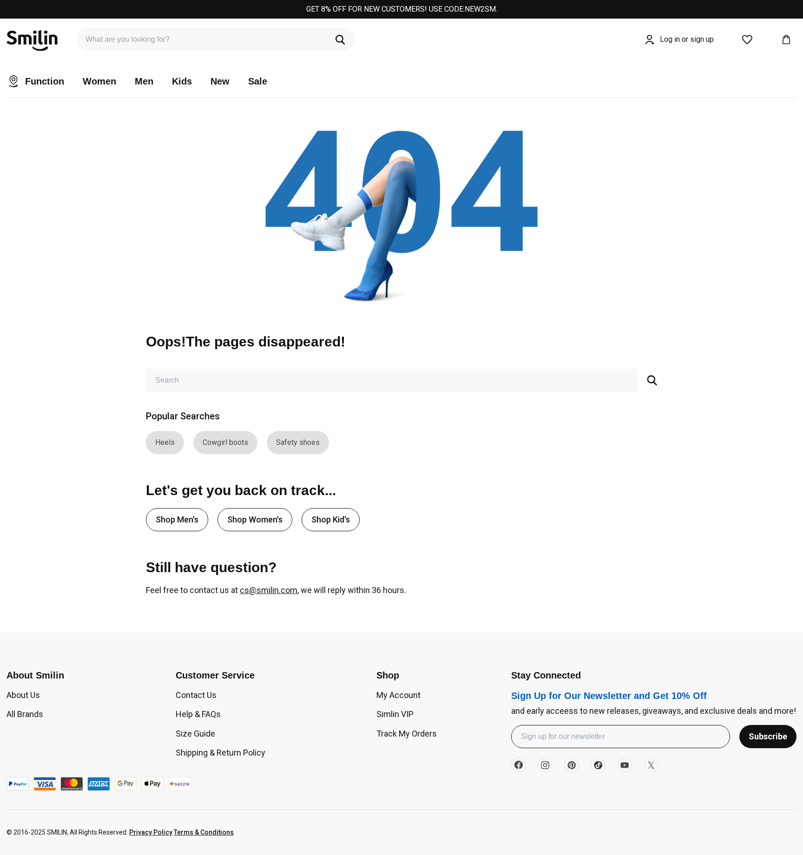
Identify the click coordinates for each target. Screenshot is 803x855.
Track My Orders (406, 733)
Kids (182, 81)
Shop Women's (255, 519)
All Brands (25, 714)
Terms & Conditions (204, 832)
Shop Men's (177, 519)
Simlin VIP (395, 714)
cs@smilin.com (268, 590)
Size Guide (195, 733)
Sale (257, 81)
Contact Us (196, 695)
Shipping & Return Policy (220, 752)
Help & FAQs (198, 714)
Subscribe (768, 736)
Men (144, 81)
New (220, 81)
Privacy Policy (150, 832)
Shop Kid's (330, 519)
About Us (23, 695)
